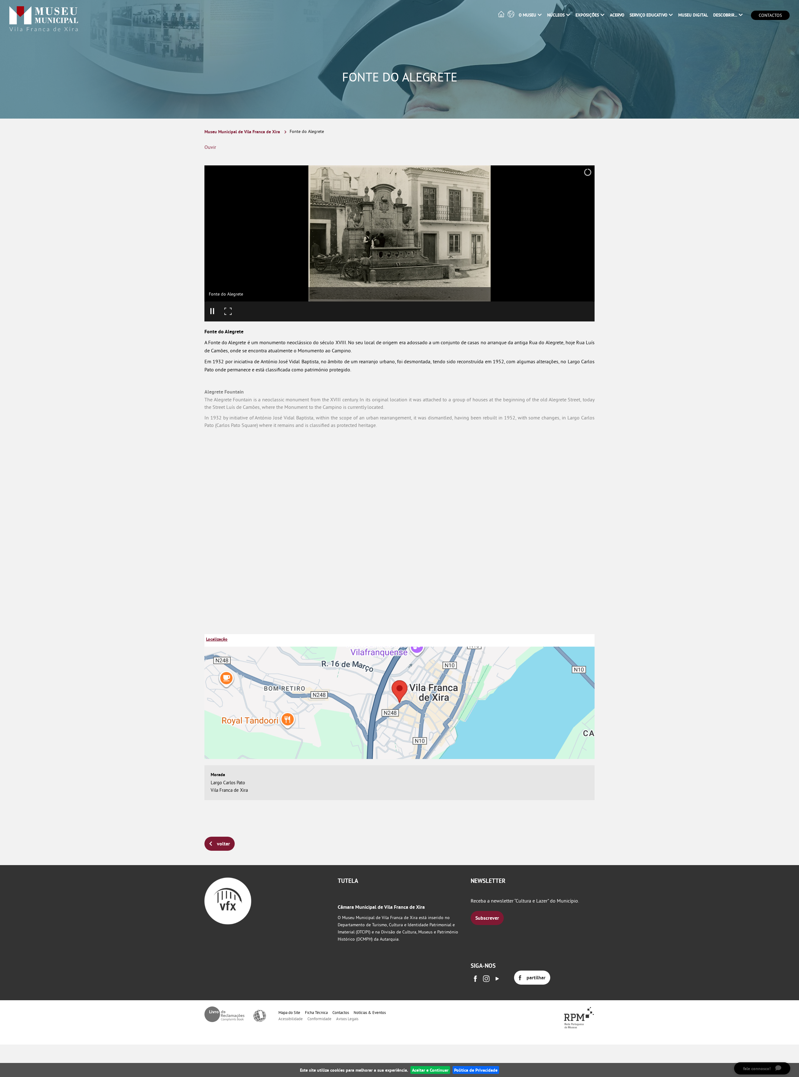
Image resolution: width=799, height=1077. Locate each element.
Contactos (770, 15)
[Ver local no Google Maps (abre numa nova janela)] (399, 696)
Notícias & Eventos (370, 1012)
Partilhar (536, 977)
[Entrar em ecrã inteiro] (228, 311)
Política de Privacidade (476, 1070)
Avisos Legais (347, 1018)
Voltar (223, 843)
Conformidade (319, 1018)
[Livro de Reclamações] (224, 1014)
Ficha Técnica (316, 1012)
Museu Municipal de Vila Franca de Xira (242, 132)
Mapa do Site (289, 1012)
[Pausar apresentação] (212, 311)
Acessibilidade (290, 1018)
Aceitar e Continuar (430, 1070)
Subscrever (487, 918)
